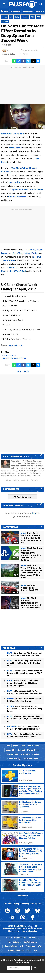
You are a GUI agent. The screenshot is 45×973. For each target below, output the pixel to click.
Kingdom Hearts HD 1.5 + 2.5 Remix (26, 189)
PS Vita (5, 21)
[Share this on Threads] (33, 61)
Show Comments (23, 497)
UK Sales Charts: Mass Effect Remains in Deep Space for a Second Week (22, 33)
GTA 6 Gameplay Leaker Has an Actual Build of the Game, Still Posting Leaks (24, 663)
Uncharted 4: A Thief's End (13, 271)
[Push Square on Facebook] (32, 918)
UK (11, 17)
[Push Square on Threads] (22, 918)
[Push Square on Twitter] (27, 911)
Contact (21, 750)
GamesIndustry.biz (16, 950)
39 (16, 558)
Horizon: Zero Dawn (17, 196)
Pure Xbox (33, 937)
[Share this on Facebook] (23, 61)
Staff (23, 746)
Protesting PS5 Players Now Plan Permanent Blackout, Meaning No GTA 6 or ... (24, 673)
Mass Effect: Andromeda (12, 133)
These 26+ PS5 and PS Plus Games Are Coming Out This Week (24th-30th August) (22, 683)
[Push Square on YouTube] (17, 911)
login (34, 513)
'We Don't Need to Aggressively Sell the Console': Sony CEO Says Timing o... (24, 718)
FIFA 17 (31, 250)
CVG (29, 950)
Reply (35, 480)
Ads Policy (25, 754)
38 (16, 592)
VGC (39, 946)
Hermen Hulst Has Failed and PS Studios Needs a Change (24, 699)
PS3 (38, 17)
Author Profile (13, 480)
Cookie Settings (14, 759)
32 (27, 371)
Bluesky (26, 480)
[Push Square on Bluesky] (37, 911)
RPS (35, 950)
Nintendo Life (20, 937)
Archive (35, 754)
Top (8, 746)
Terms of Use (12, 754)
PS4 (32, 17)
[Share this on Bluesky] (18, 61)
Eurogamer (30, 946)
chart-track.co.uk (15, 345)
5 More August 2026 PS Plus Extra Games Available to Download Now (24, 692)
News (4, 17)
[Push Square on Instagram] (12, 918)
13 (16, 607)
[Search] (41, 4)
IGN (21, 946)
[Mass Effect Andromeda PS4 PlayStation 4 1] (22, 116)
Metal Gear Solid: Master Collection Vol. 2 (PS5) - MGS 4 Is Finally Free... (24, 708)
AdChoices (37, 928)
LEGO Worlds (14, 182)
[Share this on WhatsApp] (14, 61)
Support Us (10, 750)
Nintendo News (10, 946)
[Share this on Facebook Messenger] (38, 61)
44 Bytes (26, 928)
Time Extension (14, 942)
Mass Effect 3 (15, 148)
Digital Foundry (30, 942)
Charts (24, 17)
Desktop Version (31, 759)
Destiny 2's (14, 267)
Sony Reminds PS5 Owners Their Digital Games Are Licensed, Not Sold (24, 654)
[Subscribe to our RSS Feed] (7, 911)
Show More (22, 896)
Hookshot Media (20, 926)
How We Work (33, 746)
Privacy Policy (33, 750)
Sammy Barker (8, 54)
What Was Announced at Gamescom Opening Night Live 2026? (23, 727)
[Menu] (4, 4)
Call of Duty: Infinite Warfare (26, 253)
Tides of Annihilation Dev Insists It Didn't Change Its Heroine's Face (24, 735)
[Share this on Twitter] (28, 61)
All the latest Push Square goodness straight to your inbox (22, 961)
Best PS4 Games (9, 355)
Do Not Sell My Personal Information (23, 931)
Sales (17, 17)
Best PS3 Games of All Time (14, 358)
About (15, 746)
